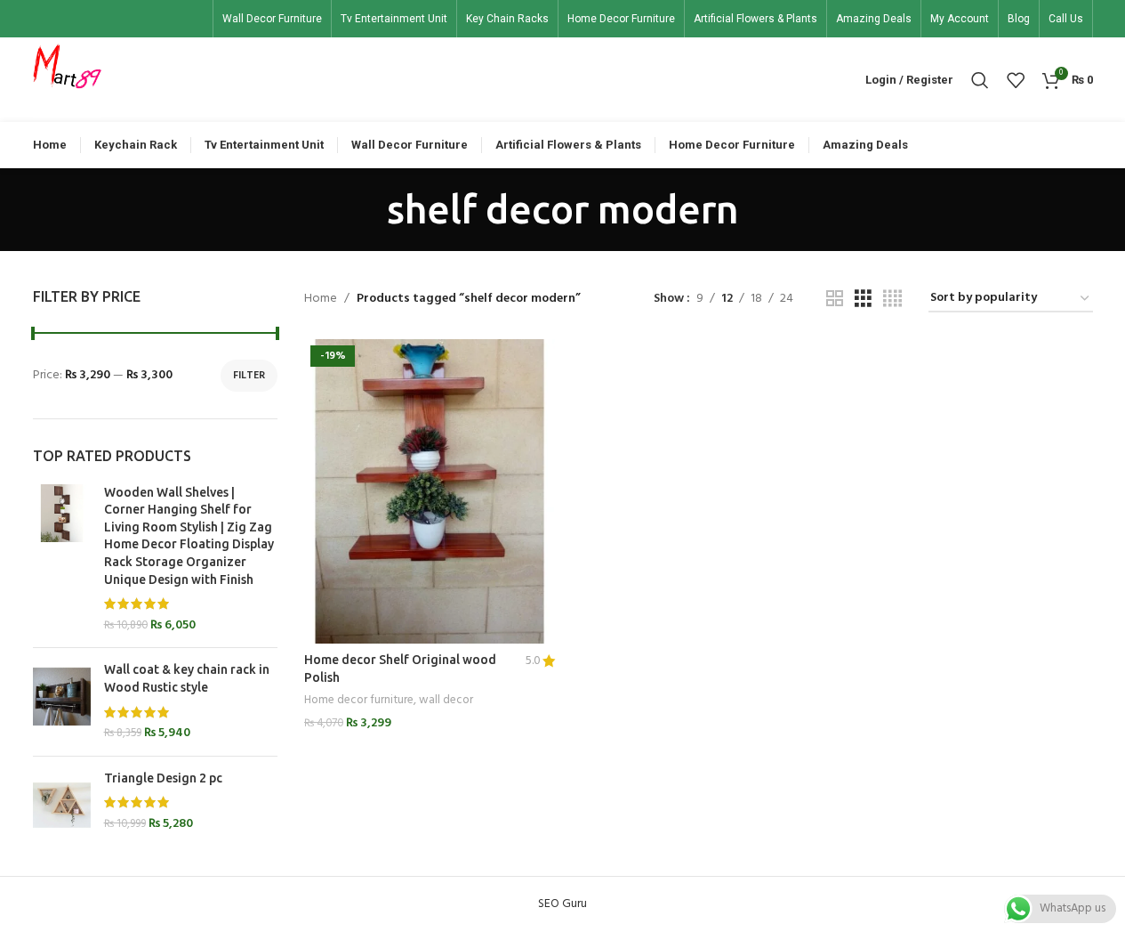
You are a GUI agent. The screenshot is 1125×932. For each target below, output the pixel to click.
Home (320, 299)
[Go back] (364, 209)
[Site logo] (67, 79)
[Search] (980, 80)
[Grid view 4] (892, 300)
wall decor (446, 700)
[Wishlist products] (1015, 80)
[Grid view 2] (834, 300)
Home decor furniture (359, 700)
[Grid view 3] (863, 300)
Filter (249, 376)
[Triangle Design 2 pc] (62, 805)
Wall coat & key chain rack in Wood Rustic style (186, 678)
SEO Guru (562, 904)
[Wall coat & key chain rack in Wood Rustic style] (62, 701)
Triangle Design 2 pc (163, 778)
